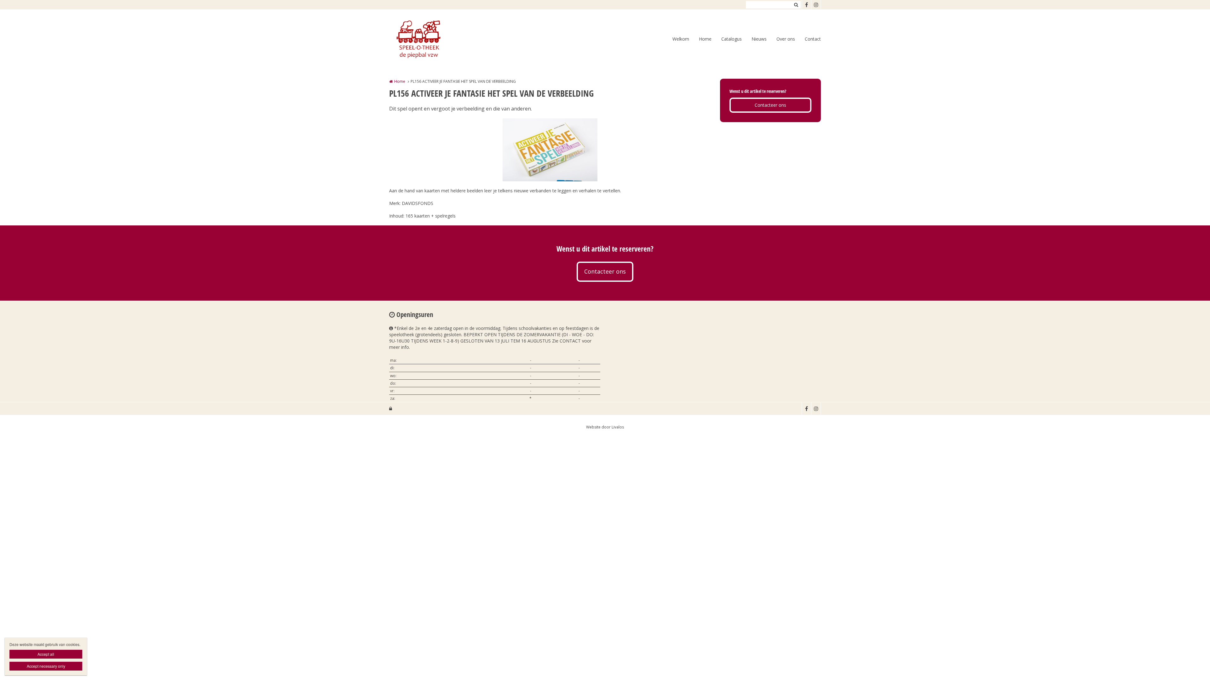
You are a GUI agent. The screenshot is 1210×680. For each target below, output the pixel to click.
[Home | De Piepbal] (427, 39)
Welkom (680, 39)
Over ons (785, 39)
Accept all (45, 654)
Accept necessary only (46, 666)
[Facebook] (806, 4)
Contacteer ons (770, 105)
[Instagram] (816, 4)
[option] (550, 149)
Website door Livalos (605, 427)
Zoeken (796, 4)
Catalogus (731, 39)
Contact (813, 39)
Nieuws (759, 39)
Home (705, 39)
